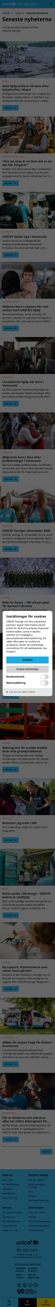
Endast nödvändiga (27, 669)
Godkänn (27, 659)
